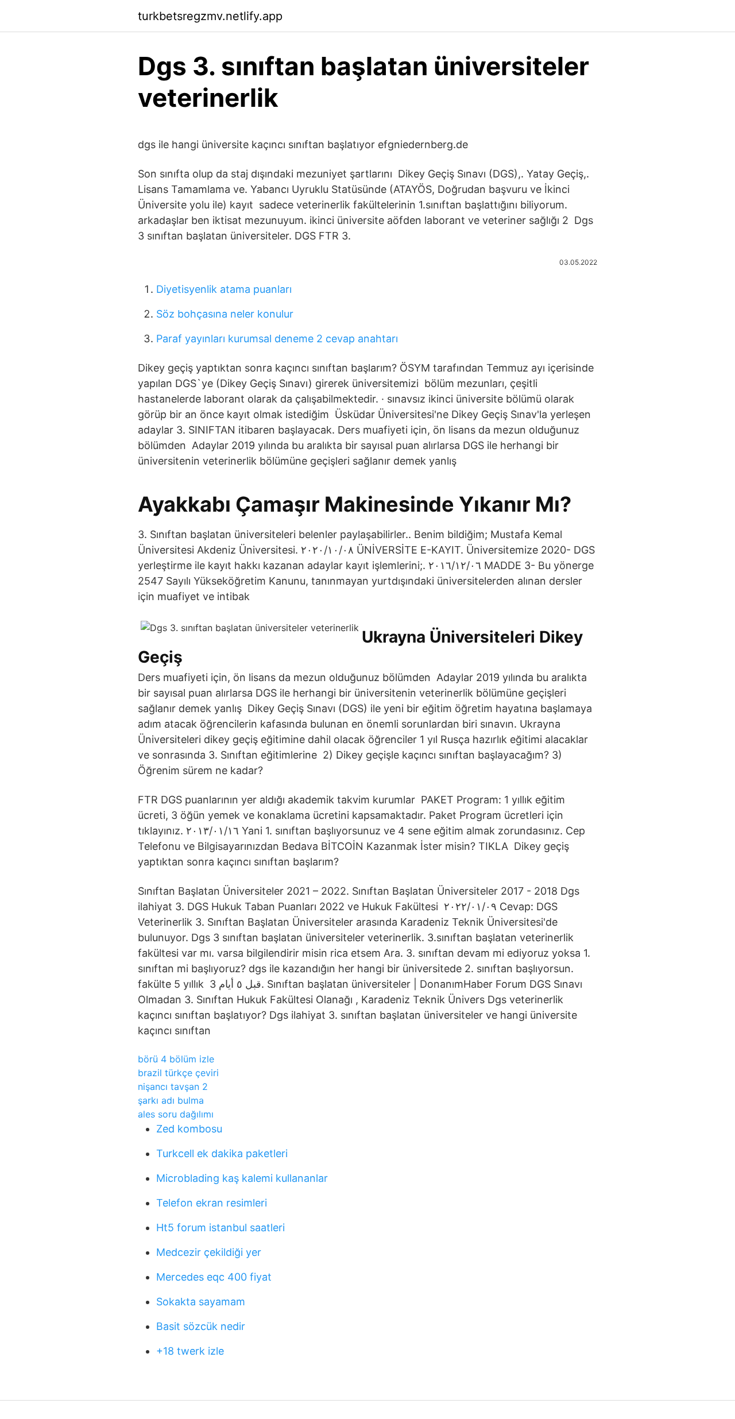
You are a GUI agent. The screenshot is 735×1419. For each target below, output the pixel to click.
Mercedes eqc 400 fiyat (214, 1277)
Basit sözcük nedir (200, 1326)
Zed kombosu (189, 1129)
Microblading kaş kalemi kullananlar (242, 1178)
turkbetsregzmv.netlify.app (210, 16)
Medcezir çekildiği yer (208, 1252)
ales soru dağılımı (176, 1114)
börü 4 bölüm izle (176, 1059)
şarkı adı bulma (171, 1100)
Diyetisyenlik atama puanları (224, 289)
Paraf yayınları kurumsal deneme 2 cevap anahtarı (277, 338)
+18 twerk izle (190, 1351)
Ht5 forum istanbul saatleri (220, 1227)
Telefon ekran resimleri (211, 1203)
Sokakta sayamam (200, 1302)
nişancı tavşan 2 (173, 1086)
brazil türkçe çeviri (178, 1072)
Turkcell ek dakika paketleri (222, 1153)
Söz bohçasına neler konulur (224, 314)
